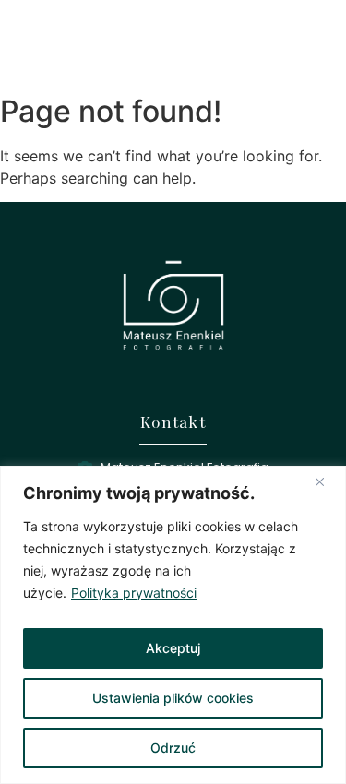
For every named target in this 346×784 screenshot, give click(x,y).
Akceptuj (173, 648)
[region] (173, 625)
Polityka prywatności (134, 592)
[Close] (327, 481)
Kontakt (173, 421)
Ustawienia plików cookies (173, 698)
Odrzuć (173, 747)
